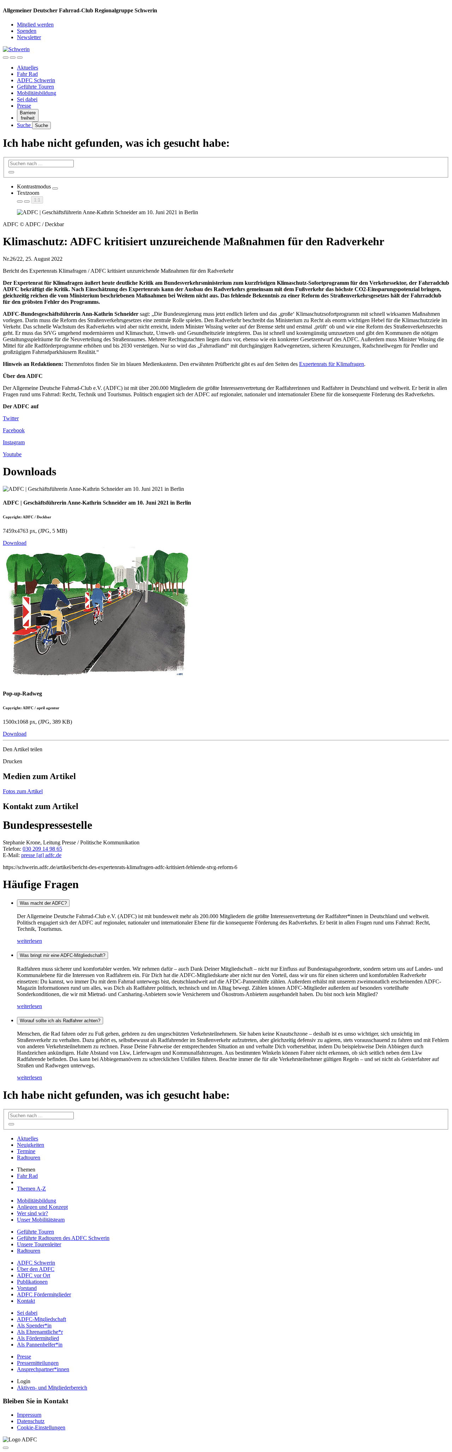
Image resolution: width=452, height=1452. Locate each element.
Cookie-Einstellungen (41, 1427)
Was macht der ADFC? (43, 903)
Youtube (12, 454)
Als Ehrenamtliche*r (40, 1332)
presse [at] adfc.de (41, 855)
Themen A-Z (31, 1189)
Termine (26, 1151)
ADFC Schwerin (36, 80)
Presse (24, 106)
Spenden (26, 31)
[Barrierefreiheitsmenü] (5, 57)
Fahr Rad (27, 74)
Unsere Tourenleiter (39, 1244)
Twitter (11, 418)
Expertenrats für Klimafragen (331, 364)
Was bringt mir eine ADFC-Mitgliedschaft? (62, 955)
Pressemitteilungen (38, 1363)
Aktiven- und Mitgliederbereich (52, 1388)
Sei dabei (27, 99)
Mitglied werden (35, 25)
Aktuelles (27, 68)
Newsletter (29, 37)
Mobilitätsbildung (36, 93)
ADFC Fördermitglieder (44, 1294)
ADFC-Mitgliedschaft (41, 1319)
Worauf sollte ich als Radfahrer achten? (60, 1020)
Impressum (29, 1415)
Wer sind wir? (32, 1213)
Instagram (14, 442)
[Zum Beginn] (5, 1448)
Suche (24, 125)
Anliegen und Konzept (42, 1207)
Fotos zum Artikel (23, 791)
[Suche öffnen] (13, 57)
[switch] (55, 188)
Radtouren (28, 1158)
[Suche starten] (11, 172)
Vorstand (27, 1288)
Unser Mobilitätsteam (41, 1220)
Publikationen (32, 1282)
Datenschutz (30, 1421)
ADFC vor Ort (33, 1275)
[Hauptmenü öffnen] (20, 57)
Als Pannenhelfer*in (40, 1345)
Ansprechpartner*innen (43, 1369)
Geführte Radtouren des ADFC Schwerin (63, 1238)
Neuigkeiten (30, 1145)
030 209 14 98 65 (42, 849)
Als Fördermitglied (38, 1338)
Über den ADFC (35, 1269)
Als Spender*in (34, 1326)
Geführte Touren (35, 87)
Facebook (14, 430)
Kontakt (26, 1301)
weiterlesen (29, 941)
